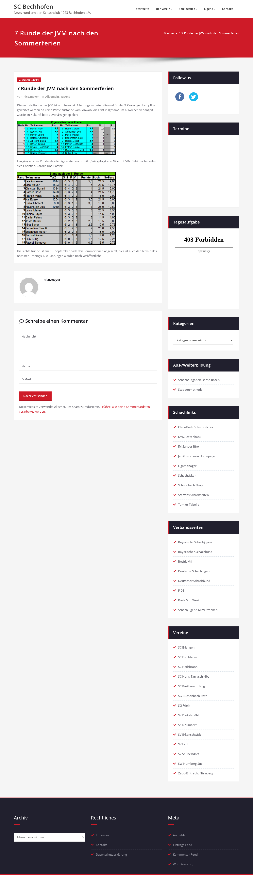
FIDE (181, 590)
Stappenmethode (190, 389)
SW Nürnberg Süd (190, 764)
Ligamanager (187, 466)
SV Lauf (183, 744)
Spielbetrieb (187, 9)
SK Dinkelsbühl (188, 715)
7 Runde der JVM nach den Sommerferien (210, 33)
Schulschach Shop (190, 485)
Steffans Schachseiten (193, 495)
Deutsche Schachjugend (194, 571)
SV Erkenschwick (189, 734)
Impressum (103, 835)
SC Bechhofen (33, 6)
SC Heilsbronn (187, 667)
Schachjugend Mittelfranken (197, 610)
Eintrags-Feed (182, 845)
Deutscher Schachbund (194, 581)
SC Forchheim (187, 657)
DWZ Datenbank (189, 437)
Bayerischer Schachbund (195, 552)
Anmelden (180, 835)
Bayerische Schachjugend (195, 542)
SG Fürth (184, 705)
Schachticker (187, 475)
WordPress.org (183, 864)
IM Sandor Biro (188, 446)
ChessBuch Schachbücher (195, 427)
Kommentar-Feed (185, 854)
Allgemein (52, 96)
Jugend (208, 9)
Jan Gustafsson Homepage (196, 456)
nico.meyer (31, 96)
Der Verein (163, 9)
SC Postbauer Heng (191, 686)
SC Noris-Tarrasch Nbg (193, 676)
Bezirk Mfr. (185, 561)
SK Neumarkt (187, 725)
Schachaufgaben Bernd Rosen (199, 380)
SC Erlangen (186, 647)
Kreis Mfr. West (188, 600)
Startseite (142, 9)
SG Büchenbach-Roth (192, 696)
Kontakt (227, 9)
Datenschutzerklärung (111, 854)
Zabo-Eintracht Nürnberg (195, 773)
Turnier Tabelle (188, 504)
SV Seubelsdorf (188, 754)
